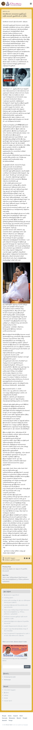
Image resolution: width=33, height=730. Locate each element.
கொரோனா (7, 560)
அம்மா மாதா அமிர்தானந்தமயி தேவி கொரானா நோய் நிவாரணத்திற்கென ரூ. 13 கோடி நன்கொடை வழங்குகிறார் (16, 579)
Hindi (21, 716)
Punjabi (25, 718)
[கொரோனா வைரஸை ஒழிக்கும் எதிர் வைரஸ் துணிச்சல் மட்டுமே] (27, 558)
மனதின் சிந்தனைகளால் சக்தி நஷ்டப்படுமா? (15, 626)
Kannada (4, 718)
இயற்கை (6, 692)
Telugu (11, 720)
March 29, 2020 (6, 11)
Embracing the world (9, 677)
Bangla (4, 716)
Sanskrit (4, 720)
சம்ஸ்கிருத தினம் (8, 597)
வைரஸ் (18, 560)
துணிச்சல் (13, 560)
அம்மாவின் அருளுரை (10, 558)
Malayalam (12, 718)
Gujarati (15, 716)
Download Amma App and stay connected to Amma (15, 659)
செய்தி (6, 698)
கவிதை (6, 695)
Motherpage (7, 679)
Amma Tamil (9, 725)
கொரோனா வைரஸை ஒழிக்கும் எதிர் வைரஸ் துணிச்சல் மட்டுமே (15, 15)
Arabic (10, 716)
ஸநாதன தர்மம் (8, 700)
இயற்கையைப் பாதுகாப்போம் (11, 595)
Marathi (19, 718)
